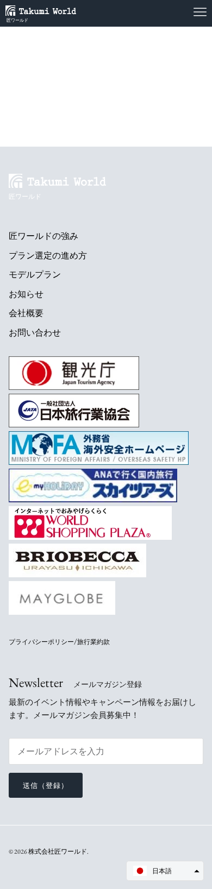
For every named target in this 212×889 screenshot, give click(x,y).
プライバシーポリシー (41, 642)
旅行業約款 (93, 642)
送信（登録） (45, 785)
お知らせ (26, 294)
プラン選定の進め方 (48, 255)
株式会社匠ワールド (57, 851)
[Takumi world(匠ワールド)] (46, 10)
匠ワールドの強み (43, 236)
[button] (165, 871)
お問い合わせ (35, 332)
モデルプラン (35, 274)
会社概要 (26, 313)
